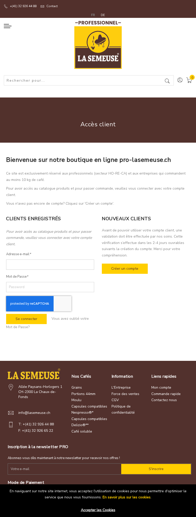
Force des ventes (125, 393)
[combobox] (89, 80)
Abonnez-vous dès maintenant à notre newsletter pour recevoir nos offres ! (64, 458)
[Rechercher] (167, 81)
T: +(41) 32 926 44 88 (36, 424)
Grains (76, 387)
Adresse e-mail (18, 254)
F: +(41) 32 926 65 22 (35, 430)
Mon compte (161, 387)
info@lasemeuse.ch (34, 412)
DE (103, 15)
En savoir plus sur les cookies (127, 497)
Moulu (76, 400)
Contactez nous (164, 400)
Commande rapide (166, 393)
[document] (98, 498)
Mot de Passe (17, 276)
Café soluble (81, 431)
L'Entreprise (121, 387)
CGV (115, 400)
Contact (52, 6)
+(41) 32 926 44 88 (23, 6)
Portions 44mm (83, 393)
